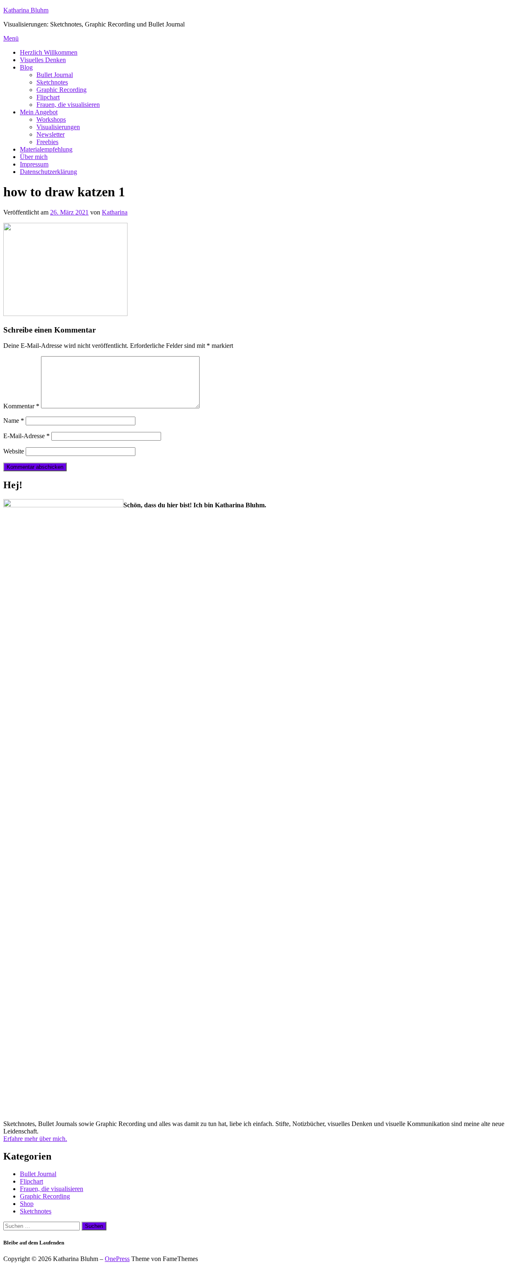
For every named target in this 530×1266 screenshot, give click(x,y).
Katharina (115, 212)
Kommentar (21, 406)
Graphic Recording (61, 89)
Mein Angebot (39, 112)
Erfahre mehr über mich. (35, 1138)
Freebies (47, 141)
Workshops (51, 119)
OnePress (117, 1258)
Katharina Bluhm (25, 10)
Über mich (34, 156)
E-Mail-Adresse (26, 435)
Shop (27, 1203)
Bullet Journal (54, 74)
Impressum (34, 164)
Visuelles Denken (43, 59)
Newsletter (50, 134)
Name (13, 420)
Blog (26, 67)
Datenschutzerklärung (48, 171)
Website (13, 451)
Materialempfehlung (46, 149)
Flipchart (48, 97)
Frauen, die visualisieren (68, 104)
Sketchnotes (52, 82)
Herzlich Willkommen (48, 52)
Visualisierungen (58, 126)
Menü (11, 38)
